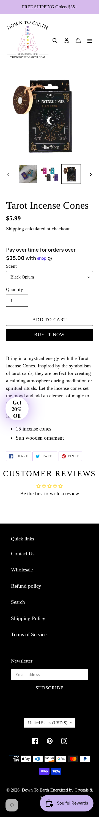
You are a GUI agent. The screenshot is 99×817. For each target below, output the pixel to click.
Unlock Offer (65, 425)
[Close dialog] (93, 387)
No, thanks (65, 438)
